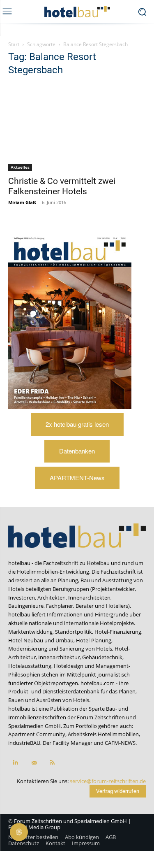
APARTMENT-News (77, 477)
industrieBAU (24, 742)
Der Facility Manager (67, 742)
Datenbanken (77, 450)
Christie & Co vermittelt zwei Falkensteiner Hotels (61, 186)
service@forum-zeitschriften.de (108, 781)
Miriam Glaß (22, 202)
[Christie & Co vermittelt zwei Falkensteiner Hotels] (77, 127)
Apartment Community (36, 734)
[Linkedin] (15, 763)
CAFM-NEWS (120, 742)
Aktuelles (20, 167)
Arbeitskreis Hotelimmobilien (103, 734)
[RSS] (52, 763)
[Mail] (34, 763)
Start (13, 44)
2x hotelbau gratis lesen (77, 424)
